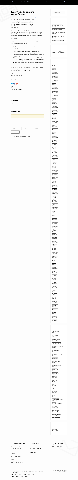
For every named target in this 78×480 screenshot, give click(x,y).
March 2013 (54, 283)
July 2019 (54, 179)
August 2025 (54, 81)
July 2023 (54, 114)
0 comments (28, 9)
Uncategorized (55, 411)
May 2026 (54, 69)
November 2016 (55, 223)
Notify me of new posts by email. (19, 140)
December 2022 (55, 124)
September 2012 (55, 291)
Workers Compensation (56, 414)
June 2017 (54, 214)
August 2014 (54, 260)
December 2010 (55, 320)
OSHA (53, 388)
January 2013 (54, 286)
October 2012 (54, 290)
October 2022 (54, 126)
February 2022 (55, 137)
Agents (20, 474)
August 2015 (54, 244)
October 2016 (54, 224)
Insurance (41, 1)
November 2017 (55, 207)
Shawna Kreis (22, 9)
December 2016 (55, 222)
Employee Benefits (55, 350)
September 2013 (55, 275)
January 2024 (54, 106)
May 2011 (54, 313)
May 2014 (54, 264)
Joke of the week (55, 372)
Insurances (54, 370)
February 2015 (55, 252)
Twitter (22, 476)
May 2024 (54, 100)
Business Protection (56, 339)
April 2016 (54, 233)
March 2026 (54, 72)
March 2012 (54, 299)
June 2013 (54, 279)
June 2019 (54, 181)
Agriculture (54, 332)
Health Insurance (55, 359)
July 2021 (54, 147)
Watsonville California (56, 413)
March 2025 (54, 87)
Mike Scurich (25, 88)
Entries (54, 429)
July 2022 (54, 130)
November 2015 (55, 240)
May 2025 (54, 84)
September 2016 (55, 226)
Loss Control (54, 380)
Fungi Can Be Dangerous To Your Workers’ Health (24, 13)
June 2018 (54, 197)
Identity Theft (54, 368)
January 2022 (54, 139)
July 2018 (54, 196)
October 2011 (54, 306)
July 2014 (54, 261)
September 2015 (55, 242)
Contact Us (63, 1)
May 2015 (54, 248)
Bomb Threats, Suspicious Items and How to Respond (58, 52)
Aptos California (55, 335)
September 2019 (55, 177)
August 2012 (54, 293)
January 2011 (54, 319)
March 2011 (54, 316)
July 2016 (54, 229)
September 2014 (55, 259)
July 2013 (54, 278)
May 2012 (54, 297)
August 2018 (54, 194)
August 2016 (54, 227)
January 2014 (54, 269)
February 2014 (55, 268)
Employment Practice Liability (57, 354)
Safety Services (55, 400)
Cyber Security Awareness (57, 344)
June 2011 (54, 312)
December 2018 (55, 189)
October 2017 (54, 208)
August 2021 (54, 145)
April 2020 (54, 167)
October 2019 (54, 175)
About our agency (55, 331)
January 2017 (54, 220)
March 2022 (54, 136)
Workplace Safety (55, 415)
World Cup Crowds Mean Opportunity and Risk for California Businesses (58, 32)
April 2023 (54, 118)
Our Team (54, 389)
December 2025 (55, 76)
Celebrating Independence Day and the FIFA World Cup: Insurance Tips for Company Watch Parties (58, 28)
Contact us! (32, 452)
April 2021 (54, 151)
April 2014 (54, 265)
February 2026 (55, 73)
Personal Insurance (55, 391)
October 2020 (54, 159)
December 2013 (55, 271)
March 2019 (54, 185)
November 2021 (55, 141)
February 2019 (55, 186)
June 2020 (54, 164)
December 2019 (55, 173)
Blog (36, 1)
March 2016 (54, 234)
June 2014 (54, 263)
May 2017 (54, 215)
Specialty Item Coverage (56, 404)
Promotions (54, 394)
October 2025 (54, 79)
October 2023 (54, 110)
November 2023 (55, 109)
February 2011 (55, 317)
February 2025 (55, 88)
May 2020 (54, 166)
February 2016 (55, 235)
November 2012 (55, 289)
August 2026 (54, 65)
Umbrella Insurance (55, 410)
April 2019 (54, 184)
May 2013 (54, 280)
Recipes (53, 395)
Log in (53, 427)
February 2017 (55, 219)
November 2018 (55, 190)
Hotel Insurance (55, 366)
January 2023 (54, 122)
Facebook (17, 476)
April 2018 (54, 200)
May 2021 (54, 149)
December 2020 (55, 156)
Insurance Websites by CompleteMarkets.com (63, 471)
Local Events (54, 377)
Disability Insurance (56, 348)
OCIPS (53, 387)
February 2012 (55, 301)
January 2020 (54, 171)
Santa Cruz (54, 402)
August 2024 (54, 96)
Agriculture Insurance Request (57, 334)
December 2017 (55, 205)
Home (13, 1)
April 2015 (54, 249)
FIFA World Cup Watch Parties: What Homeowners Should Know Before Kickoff (58, 36)
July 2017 (54, 212)
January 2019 (54, 188)
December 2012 (55, 287)
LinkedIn (26, 476)
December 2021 (55, 140)
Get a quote (29, 1)
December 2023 (55, 107)
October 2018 (54, 192)
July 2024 (54, 98)
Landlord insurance (55, 373)
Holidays (53, 362)
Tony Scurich (20, 89)
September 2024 (55, 95)
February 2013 (55, 285)
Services (48, 1)
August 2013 (54, 276)
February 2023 (55, 121)
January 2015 (54, 253)
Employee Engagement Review (57, 351)
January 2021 (54, 155)
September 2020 (55, 160)
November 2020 (55, 158)
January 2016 (54, 237)
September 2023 (55, 111)
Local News (54, 378)
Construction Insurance (56, 342)
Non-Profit (54, 385)
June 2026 (54, 68)
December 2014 (55, 254)
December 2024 (55, 91)
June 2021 (54, 148)
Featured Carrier (55, 357)
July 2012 (54, 294)
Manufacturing (55, 381)
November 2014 (55, 256)
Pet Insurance (54, 392)
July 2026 (54, 66)
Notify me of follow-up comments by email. (21, 136)
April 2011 (54, 315)
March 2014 (54, 267)
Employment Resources (56, 355)
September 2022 (55, 128)
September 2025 (55, 80)
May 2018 (54, 199)
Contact (33, 474)
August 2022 (54, 129)
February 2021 (55, 154)
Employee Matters (55, 353)
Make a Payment (21, 1)
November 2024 (55, 92)
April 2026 (54, 70)
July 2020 (54, 163)
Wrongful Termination (56, 417)
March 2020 (54, 169)
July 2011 (54, 310)
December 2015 (55, 238)
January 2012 (54, 302)
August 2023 (54, 113)
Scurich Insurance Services (36, 88)
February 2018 (55, 203)
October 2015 (54, 241)
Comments (55, 430)
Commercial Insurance (56, 340)
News (29, 88)
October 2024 (54, 94)
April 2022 (54, 134)
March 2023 (54, 119)
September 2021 (55, 144)
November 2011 (55, 305)
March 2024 (54, 103)
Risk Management (55, 398)
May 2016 (54, 231)
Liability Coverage (55, 374)
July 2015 (54, 245)
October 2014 (54, 257)
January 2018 (54, 204)
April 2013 (54, 282)
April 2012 (54, 298)
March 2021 (54, 152)
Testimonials (54, 406)
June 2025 (54, 83)
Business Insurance (55, 338)
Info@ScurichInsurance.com (35, 448)
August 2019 (54, 178)
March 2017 (54, 218)
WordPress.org (54, 432)
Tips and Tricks (14, 89)
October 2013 (54, 274)
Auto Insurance (55, 336)
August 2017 (54, 211)
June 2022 (54, 132)
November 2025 (55, 77)
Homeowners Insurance (56, 365)
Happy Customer (55, 358)
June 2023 (54, 115)
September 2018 (55, 193)
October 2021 (54, 143)
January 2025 (54, 89)
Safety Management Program (57, 399)
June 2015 (54, 246)
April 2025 (54, 85)
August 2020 (54, 162)
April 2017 (54, 216)
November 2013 (55, 272)
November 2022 (55, 125)
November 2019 (55, 174)
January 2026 (54, 74)
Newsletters (55, 1)
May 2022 (54, 133)
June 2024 (54, 99)
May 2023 (54, 117)
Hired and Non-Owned (56, 361)
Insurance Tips (19, 88)
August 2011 (54, 309)
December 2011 (55, 304)
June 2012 (54, 295)
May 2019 (54, 182)
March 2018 (54, 201)
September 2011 (55, 308)
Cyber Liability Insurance (56, 343)
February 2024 (55, 104)
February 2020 (55, 170)
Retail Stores (54, 396)
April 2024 (54, 102)
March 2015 (54, 250)
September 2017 (55, 210)
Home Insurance (55, 364)
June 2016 (54, 230)
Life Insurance (55, 376)
